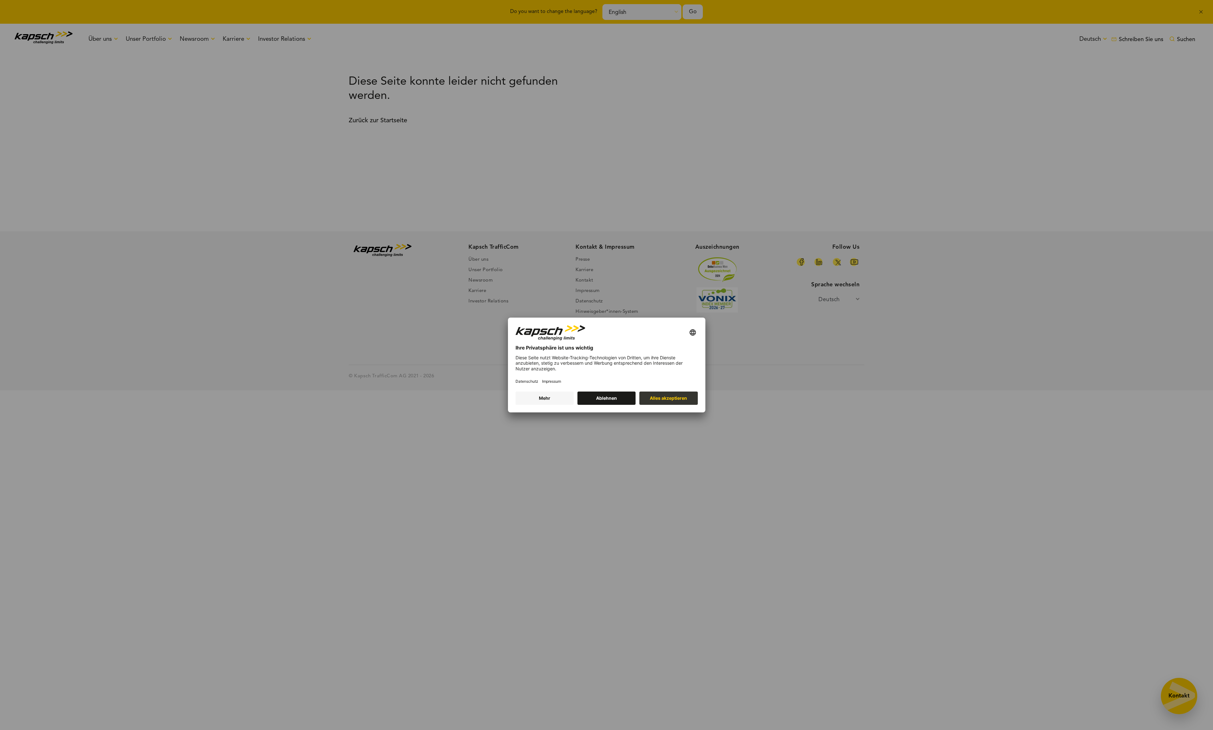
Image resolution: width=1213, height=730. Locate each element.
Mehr (544, 398)
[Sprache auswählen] (693, 332)
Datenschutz (527, 381)
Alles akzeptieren (668, 398)
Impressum (551, 381)
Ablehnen (606, 398)
